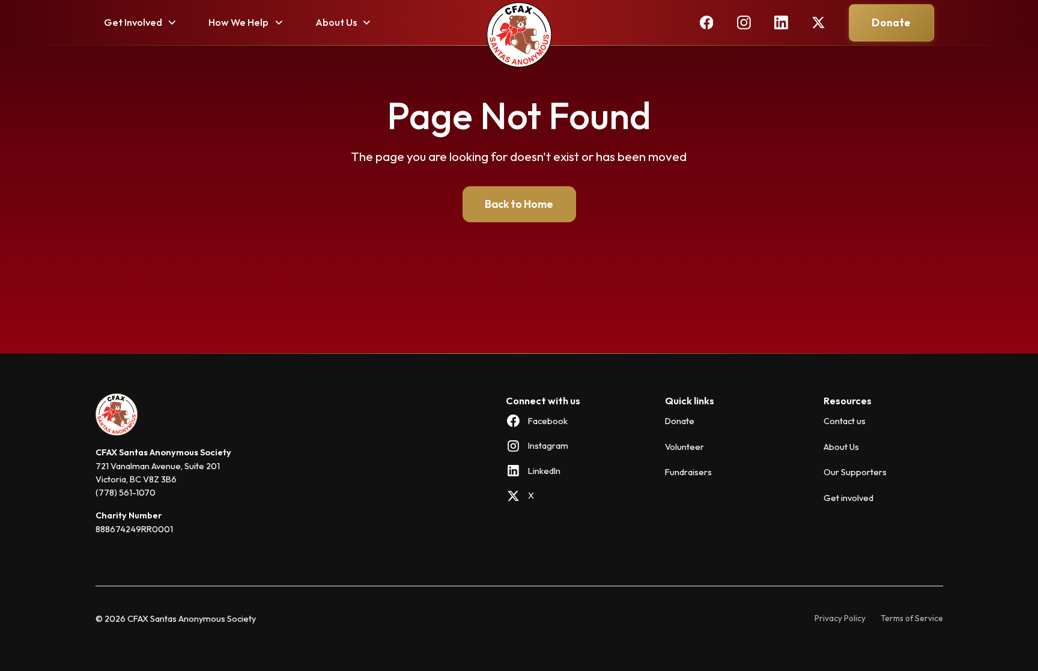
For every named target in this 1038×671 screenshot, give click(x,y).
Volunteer (684, 446)
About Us (841, 446)
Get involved (848, 497)
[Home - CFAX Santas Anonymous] (518, 36)
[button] (140, 22)
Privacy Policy (840, 618)
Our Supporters (855, 472)
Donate (891, 22)
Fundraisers (688, 472)
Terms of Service (912, 618)
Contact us (845, 421)
